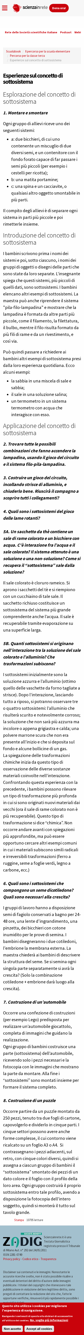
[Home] (30, 7)
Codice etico (30, 1259)
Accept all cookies (39, 1329)
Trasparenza (48, 1259)
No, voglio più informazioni (49, 1320)
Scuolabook (13, 51)
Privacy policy (11, 1259)
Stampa (19, 1220)
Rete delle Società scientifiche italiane (31, 32)
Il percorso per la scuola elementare (47, 51)
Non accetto (12, 1329)
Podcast (66, 32)
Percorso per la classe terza (27, 56)
